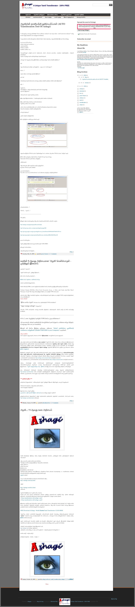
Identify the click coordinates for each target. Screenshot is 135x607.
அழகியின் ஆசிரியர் (79, 14)
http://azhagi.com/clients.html (27, 398)
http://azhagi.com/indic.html (26, 371)
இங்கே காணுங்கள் (24, 349)
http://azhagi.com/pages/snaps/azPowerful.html (31, 224)
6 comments (55, 402)
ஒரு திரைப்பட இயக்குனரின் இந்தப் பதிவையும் (30, 392)
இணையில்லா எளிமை (52, 14)
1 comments (54, 253)
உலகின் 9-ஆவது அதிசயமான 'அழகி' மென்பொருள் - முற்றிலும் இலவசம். (45, 262)
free (49, 402)
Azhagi (84, 52)
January (87, 82)
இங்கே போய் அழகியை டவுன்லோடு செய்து (30, 279)
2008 (85, 86)
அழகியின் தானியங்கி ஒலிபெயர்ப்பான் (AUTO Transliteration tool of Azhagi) (42, 25)
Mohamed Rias (54, 601)
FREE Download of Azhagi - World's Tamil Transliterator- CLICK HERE (41, 510)
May (86, 77)
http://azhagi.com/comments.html (43, 357)
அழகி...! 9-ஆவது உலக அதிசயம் (36, 409)
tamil (52, 579)
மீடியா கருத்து (48, 17)
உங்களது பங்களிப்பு (81, 17)
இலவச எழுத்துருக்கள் (69, 17)
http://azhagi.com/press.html (56, 359)
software (48, 579)
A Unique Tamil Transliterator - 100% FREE (51, 5)
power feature (44, 253)
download (45, 402)
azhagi (43, 579)
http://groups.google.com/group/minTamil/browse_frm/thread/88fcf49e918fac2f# (39, 235)
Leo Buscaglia (81, 67)
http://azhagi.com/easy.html (27, 480)
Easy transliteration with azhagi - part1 (32, 498)
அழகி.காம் (28, 14)
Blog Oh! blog (40, 601)
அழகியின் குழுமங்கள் (66, 14)
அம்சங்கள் (27, 17)
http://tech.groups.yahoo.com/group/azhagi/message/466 (33, 228)
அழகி (22, 475)
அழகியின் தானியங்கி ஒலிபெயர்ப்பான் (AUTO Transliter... (95, 79)
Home (47, 584)
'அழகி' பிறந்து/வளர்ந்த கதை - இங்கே (35, 366)
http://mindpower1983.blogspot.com (85, 59)
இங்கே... (82, 112)
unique (63, 579)
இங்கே (22, 517)
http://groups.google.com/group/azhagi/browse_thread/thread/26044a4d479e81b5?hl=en (40, 231)
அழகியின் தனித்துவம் (39, 14)
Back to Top (114, 598)
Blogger (29, 601)
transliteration (57, 579)
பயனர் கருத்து (57, 17)
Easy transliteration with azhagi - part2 (32, 500)
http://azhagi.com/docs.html (27, 487)
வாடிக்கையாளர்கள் (37, 17)
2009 (85, 75)
